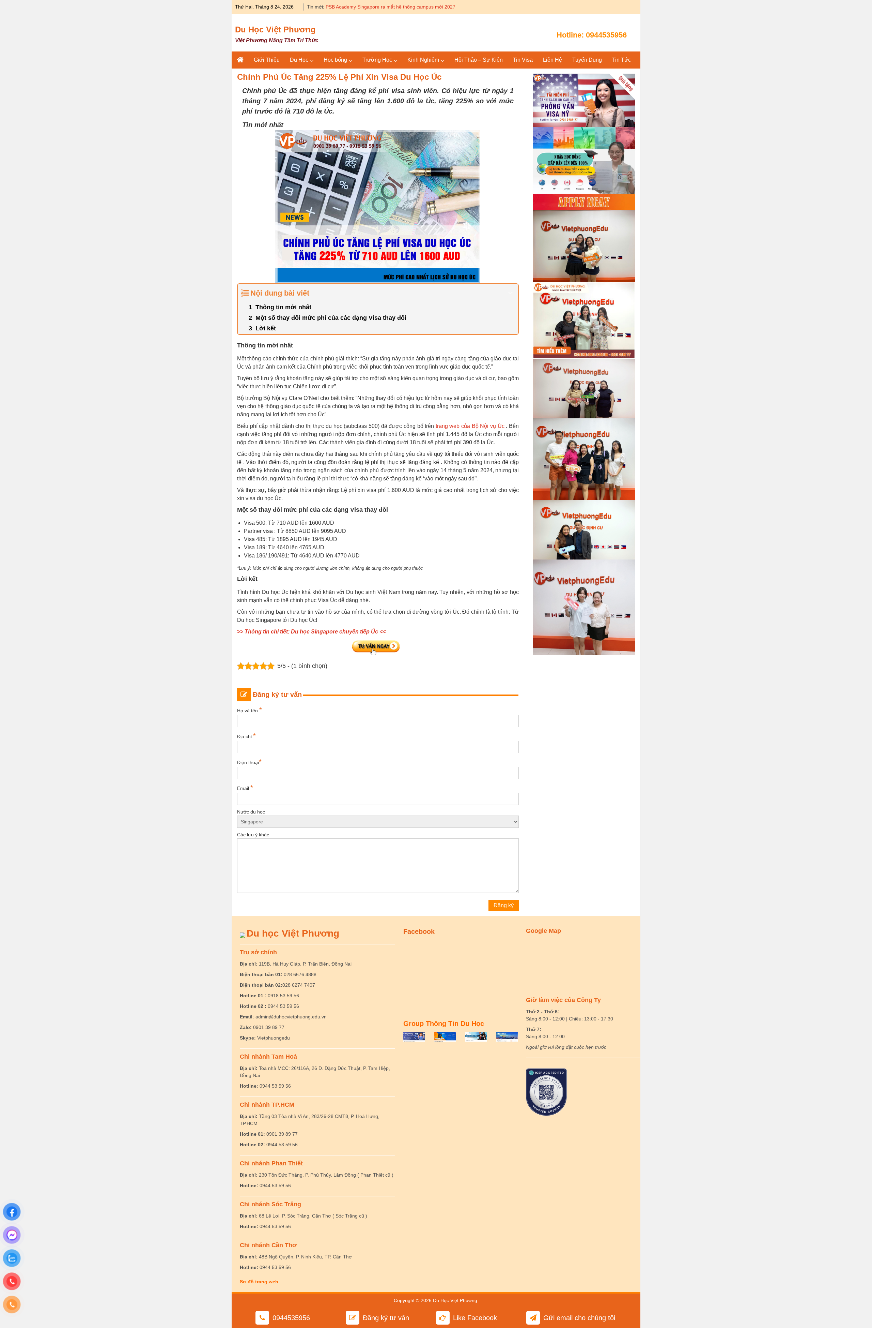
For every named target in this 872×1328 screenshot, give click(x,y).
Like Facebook (475, 1318)
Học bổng (335, 60)
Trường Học (377, 60)
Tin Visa (523, 60)
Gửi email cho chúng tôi (579, 1318)
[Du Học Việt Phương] (240, 60)
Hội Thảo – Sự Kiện (478, 60)
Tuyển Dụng (587, 60)
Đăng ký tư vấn (386, 1318)
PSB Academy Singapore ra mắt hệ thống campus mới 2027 (390, 7)
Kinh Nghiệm (423, 60)
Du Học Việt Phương (275, 29)
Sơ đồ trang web (259, 1281)
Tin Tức (621, 60)
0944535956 (606, 35)
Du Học (299, 60)
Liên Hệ (552, 60)
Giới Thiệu (267, 60)
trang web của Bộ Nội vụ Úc (470, 426)
